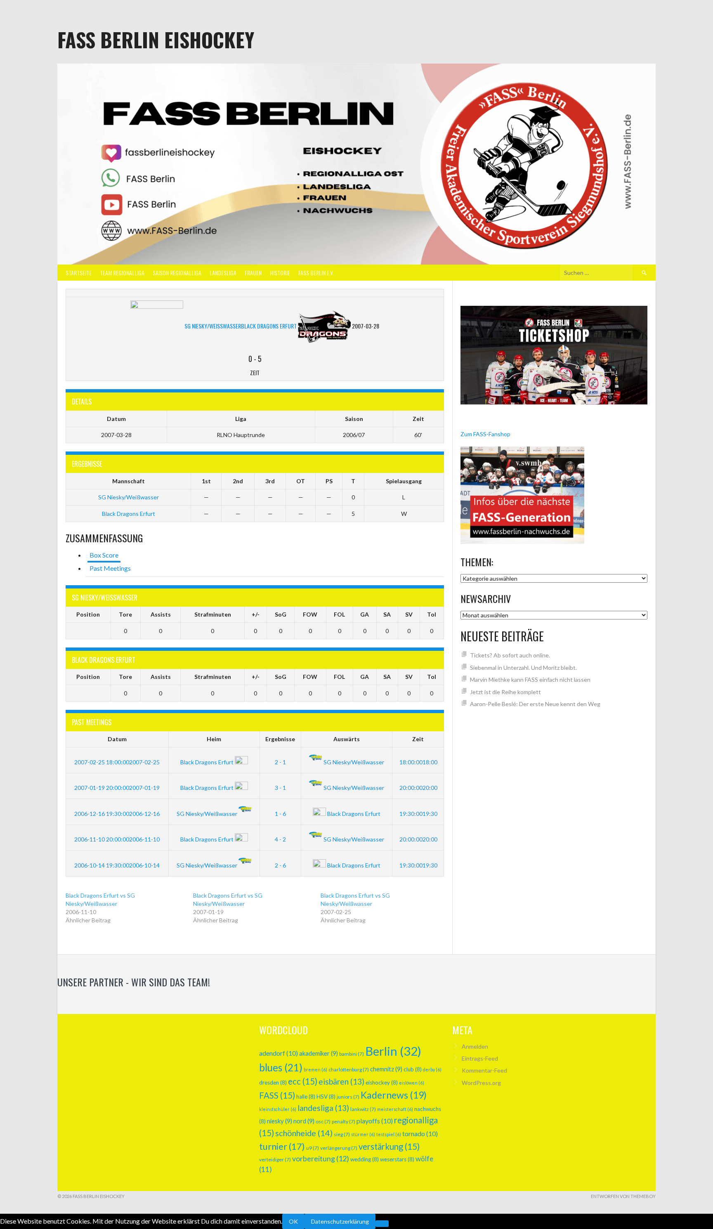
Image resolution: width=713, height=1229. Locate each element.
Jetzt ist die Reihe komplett (505, 691)
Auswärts (346, 738)
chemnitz (386, 1069)
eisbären (341, 1081)
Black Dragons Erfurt (128, 513)
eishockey (382, 1082)
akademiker (318, 1053)
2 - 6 (280, 865)
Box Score (104, 555)
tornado (420, 1133)
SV (409, 614)
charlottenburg (348, 1069)
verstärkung (389, 1146)
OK (293, 1221)
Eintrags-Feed (480, 1058)
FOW (310, 614)
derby (432, 1069)
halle (305, 1096)
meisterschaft (395, 1109)
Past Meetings (110, 568)
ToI (431, 614)
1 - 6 (280, 813)
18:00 (417, 762)
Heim (214, 738)
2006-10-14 (117, 865)
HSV (325, 1096)
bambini (351, 1054)
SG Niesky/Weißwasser (128, 497)
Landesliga (223, 272)
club (413, 1069)
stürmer (363, 1134)
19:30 (417, 813)
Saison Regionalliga (177, 272)
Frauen (253, 272)
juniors (348, 1097)
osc (323, 1121)
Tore (125, 614)
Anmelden (475, 1046)
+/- (256, 614)
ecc (302, 1081)
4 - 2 (280, 839)
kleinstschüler (277, 1109)
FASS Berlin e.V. (316, 272)
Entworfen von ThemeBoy (623, 1196)
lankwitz (363, 1109)
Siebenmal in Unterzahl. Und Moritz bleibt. (523, 667)
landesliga (323, 1108)
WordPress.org (481, 1082)
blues (280, 1067)
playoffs (374, 1121)
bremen (315, 1069)
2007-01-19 (117, 787)
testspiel (388, 1134)
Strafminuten (212, 614)
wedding (364, 1159)
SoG (280, 614)
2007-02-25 (117, 762)
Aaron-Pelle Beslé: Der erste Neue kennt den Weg (535, 703)
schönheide (304, 1133)
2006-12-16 (117, 813)
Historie (280, 272)
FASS (277, 1095)
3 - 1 (280, 787)
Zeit (418, 738)
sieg (342, 1134)
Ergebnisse (280, 738)
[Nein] (382, 1223)
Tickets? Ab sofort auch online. (510, 655)
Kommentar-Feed (484, 1070)
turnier (282, 1146)
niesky (279, 1121)
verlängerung (338, 1148)
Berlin (393, 1051)
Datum (117, 738)
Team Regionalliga (122, 272)
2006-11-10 (117, 839)
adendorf (278, 1053)
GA (364, 614)
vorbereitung (320, 1158)
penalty (343, 1121)
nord (303, 1121)
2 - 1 (280, 762)
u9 (312, 1148)
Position (88, 614)
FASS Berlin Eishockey (155, 39)
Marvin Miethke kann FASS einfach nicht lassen (530, 679)
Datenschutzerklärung (340, 1221)
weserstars (397, 1159)
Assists (161, 614)
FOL (339, 614)
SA (387, 614)
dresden (273, 1082)
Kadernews (394, 1095)
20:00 (417, 787)
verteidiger (275, 1159)
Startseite (79, 272)
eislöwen (411, 1082)
